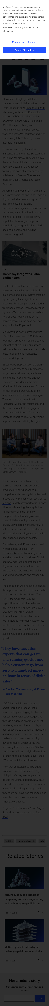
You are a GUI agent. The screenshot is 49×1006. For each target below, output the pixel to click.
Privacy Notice (23, 27)
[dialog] (24, 29)
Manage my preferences (24, 42)
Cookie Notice (18, 23)
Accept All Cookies (24, 50)
